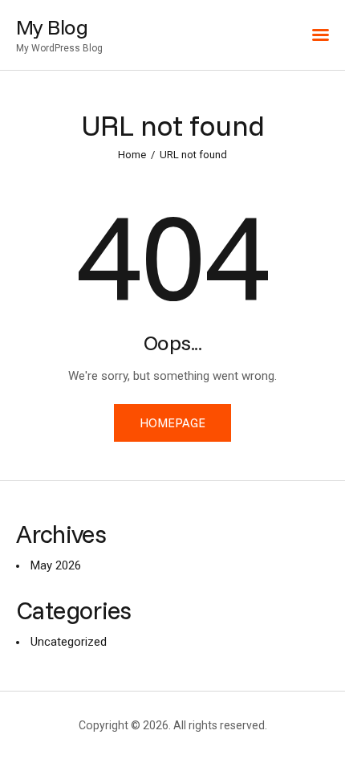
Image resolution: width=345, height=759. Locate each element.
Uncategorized (68, 642)
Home (132, 155)
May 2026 (55, 565)
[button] (320, 35)
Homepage (172, 423)
